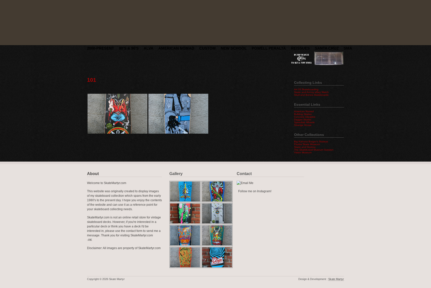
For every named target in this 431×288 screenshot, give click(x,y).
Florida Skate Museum (307, 144)
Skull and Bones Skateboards (311, 95)
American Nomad (176, 48)
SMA (348, 48)
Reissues (300, 48)
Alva (148, 48)
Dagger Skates (302, 119)
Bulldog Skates (303, 114)
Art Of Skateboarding (306, 89)
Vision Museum (303, 152)
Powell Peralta (269, 48)
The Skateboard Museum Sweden (313, 149)
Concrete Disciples (304, 116)
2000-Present (100, 48)
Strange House (303, 125)
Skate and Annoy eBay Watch (311, 92)
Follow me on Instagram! (254, 191)
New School (234, 48)
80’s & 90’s (129, 48)
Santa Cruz (327, 48)
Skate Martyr (336, 279)
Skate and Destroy (305, 147)
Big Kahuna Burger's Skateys (311, 141)
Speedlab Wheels (304, 122)
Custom (207, 48)
